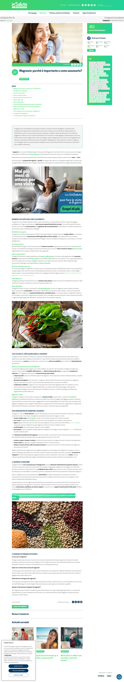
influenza (97, 77)
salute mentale (105, 92)
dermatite (101, 71)
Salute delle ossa (18, 100)
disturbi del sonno (93, 73)
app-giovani (91, 66)
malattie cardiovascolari (94, 79)
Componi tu (47, 20)
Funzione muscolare (19, 93)
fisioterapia (91, 75)
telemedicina (103, 97)
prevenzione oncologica (94, 88)
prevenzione (104, 86)
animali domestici (93, 64)
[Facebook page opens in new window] (83, 5)
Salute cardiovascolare (19, 95)
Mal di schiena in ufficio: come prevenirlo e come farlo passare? (71, 658)
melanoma (91, 82)
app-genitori (107, 64)
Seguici (91, 50)
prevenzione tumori (105, 88)
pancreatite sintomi (93, 86)
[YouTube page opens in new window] (95, 5)
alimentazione (92, 62)
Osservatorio (97, 84)
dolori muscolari (77, 249)
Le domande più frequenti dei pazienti (24, 115)
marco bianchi (104, 79)
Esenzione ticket (102, 73)
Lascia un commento (20, 606)
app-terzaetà (100, 69)
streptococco (92, 97)
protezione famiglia (93, 90)
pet (99, 86)
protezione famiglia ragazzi (95, 92)
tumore (91, 99)
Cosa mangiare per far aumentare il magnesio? (26, 111)
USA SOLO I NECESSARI (18, 670)
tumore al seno (106, 99)
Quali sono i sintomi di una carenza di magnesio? (27, 106)
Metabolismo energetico (20, 91)
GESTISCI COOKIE (18, 675)
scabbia (91, 95)
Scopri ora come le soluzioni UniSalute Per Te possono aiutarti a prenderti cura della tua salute (43, 497)
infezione (91, 77)
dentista (96, 71)
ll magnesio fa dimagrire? (20, 113)
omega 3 (71, 429)
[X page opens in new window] (86, 5)
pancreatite (103, 84)
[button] (119, 677)
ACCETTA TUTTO (18, 666)
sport (105, 95)
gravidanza (98, 75)
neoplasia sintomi (104, 82)
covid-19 (91, 71)
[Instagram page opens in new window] (92, 5)
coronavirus (107, 69)
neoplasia (97, 82)
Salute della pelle (18, 102)
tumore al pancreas (98, 99)
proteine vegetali (75, 423)
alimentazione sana (101, 62)
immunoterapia (104, 75)
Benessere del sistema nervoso (22, 97)
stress (97, 97)
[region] (18, 660)
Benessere (24, 79)
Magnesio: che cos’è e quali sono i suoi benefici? (27, 88)
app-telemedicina (93, 69)
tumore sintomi (92, 101)
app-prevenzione (99, 66)
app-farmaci (100, 64)
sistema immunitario (98, 95)
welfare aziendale (101, 101)
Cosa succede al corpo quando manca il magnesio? (27, 104)
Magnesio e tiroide (18, 109)
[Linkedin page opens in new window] (89, 5)
